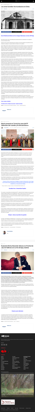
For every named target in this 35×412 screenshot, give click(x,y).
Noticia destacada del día (16, 367)
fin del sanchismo (12, 227)
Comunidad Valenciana (6, 4)
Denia (18, 105)
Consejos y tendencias (4, 363)
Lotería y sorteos (15, 364)
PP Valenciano (18, 227)
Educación (2, 369)
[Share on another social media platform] (33, 32)
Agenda (2, 356)
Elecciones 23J (6, 227)
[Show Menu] (1, 1)
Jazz (14, 321)
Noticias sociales (15, 368)
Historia (13, 363)
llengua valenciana (23, 105)
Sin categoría (26, 365)
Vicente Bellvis (6, 127)
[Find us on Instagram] (6, 345)
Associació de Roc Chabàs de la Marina (10, 105)
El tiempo (13, 356)
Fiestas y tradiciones (15, 361)
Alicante (11, 4)
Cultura (2, 364)
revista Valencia (26, 363)
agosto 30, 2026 (4, 396)
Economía (2, 368)
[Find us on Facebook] (2, 345)
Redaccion (9, 109)
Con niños (2, 362)
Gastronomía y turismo (16, 362)
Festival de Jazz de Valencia (8, 321)
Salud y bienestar (26, 364)
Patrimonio (25, 359)
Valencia (17, 321)
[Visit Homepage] (17, 1)
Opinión (25, 358)
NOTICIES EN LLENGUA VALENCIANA (27, 357)
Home (2, 4)
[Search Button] (33, 1)
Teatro (25, 366)
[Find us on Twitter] (4, 345)
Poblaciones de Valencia (27, 360)
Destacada (2, 367)
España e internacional (6, 121)
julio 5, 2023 (11, 127)
